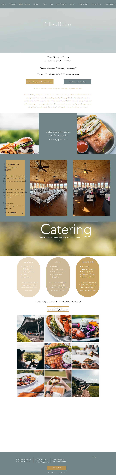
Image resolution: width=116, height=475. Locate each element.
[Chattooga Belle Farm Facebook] (93, 457)
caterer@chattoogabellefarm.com (58, 310)
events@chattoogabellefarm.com (13, 206)
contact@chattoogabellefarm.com (42, 462)
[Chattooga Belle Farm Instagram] (95, 457)
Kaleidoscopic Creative (60, 472)
